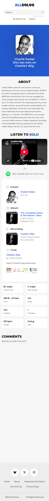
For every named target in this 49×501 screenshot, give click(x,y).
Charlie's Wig (27, 234)
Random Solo (20, 19)
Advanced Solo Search (34, 481)
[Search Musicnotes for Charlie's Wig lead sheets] (33, 270)
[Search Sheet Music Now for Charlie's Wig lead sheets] (25, 270)
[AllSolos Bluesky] (15, 472)
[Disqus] (24, 373)
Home (7, 481)
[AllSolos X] (24, 472)
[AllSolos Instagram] (34, 472)
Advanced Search (38, 16)
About (17, 481)
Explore (32, 19)
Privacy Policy (32, 487)
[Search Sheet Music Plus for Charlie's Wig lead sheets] (9, 270)
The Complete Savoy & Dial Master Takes (31, 214)
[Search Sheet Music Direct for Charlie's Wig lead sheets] (17, 270)
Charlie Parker (27, 192)
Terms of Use (16, 487)
